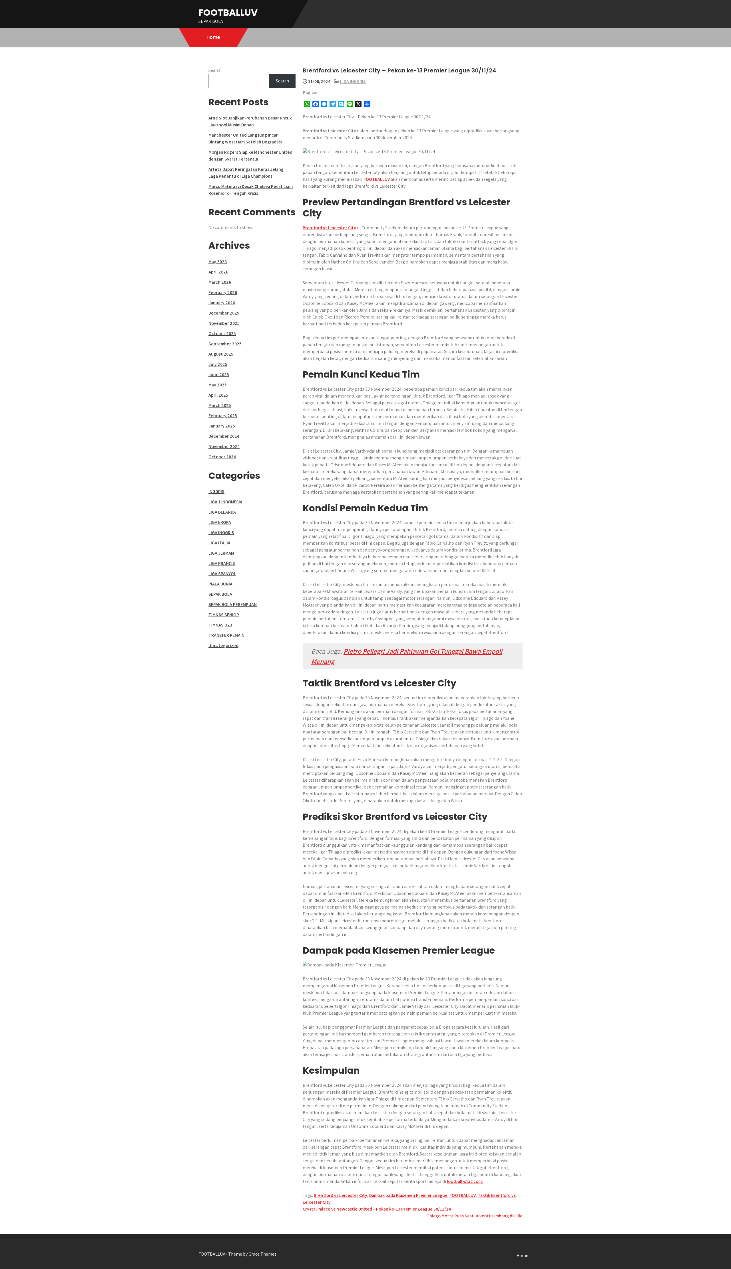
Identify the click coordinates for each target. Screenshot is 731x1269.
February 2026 (222, 292)
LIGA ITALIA (219, 543)
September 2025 (225, 344)
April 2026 (218, 272)
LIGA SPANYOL (222, 574)
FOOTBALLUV (228, 12)
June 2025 (218, 375)
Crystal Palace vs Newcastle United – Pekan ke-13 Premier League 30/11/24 (377, 1209)
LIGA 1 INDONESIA (225, 502)
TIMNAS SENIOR (223, 615)
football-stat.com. (465, 1181)
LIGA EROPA (219, 522)
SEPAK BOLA (220, 594)
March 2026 (219, 282)
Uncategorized (223, 645)
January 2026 (221, 303)
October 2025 (222, 333)
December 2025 (223, 313)
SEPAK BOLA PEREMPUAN (232, 604)
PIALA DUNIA (220, 584)
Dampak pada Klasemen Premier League (408, 1195)
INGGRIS (216, 491)
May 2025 (217, 385)
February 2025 (222, 416)
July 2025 (217, 364)
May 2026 (217, 262)
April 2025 (218, 395)
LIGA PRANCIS (221, 563)
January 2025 (221, 426)
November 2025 (224, 323)
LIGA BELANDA (222, 512)
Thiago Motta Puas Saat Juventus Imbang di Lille (475, 1216)
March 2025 (219, 405)
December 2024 (223, 436)
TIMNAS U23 (220, 625)
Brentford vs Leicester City (329, 228)
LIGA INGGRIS (353, 81)
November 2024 (224, 446)
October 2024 (222, 457)
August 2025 (220, 354)
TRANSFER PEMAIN (226, 635)
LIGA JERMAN (221, 553)
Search (215, 70)
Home (213, 37)
